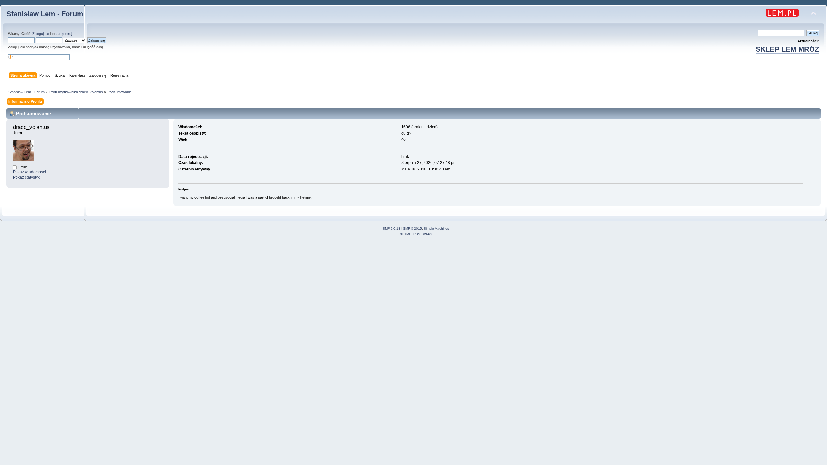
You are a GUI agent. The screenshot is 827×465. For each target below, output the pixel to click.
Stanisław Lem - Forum (44, 14)
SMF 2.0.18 (391, 228)
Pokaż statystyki (27, 177)
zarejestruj (64, 34)
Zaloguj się (40, 34)
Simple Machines (436, 228)
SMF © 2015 (412, 228)
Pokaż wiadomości (29, 172)
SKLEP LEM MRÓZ (787, 49)
